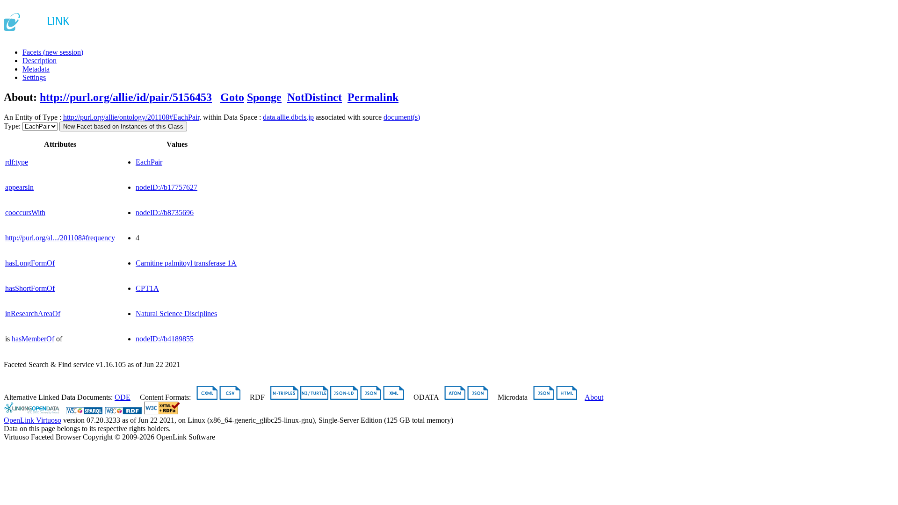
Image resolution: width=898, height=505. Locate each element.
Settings (34, 77)
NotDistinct (314, 97)
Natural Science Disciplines (176, 313)
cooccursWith (25, 212)
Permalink (373, 97)
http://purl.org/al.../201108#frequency (60, 238)
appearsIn (19, 187)
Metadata (36, 69)
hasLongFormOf (30, 263)
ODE (122, 397)
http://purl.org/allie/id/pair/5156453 (126, 97)
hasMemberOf (33, 339)
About (594, 397)
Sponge (264, 97)
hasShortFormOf (30, 288)
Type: (12, 126)
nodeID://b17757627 (166, 187)
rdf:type (16, 162)
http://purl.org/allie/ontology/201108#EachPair (131, 117)
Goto (232, 97)
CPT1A (147, 288)
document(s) (402, 117)
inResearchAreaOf (32, 313)
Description (39, 61)
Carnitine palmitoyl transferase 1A (186, 263)
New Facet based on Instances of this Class (123, 126)
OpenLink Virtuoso (32, 420)
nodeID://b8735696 (165, 212)
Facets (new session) (52, 52)
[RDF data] (123, 412)
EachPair (149, 162)
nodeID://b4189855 (165, 339)
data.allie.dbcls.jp (288, 117)
